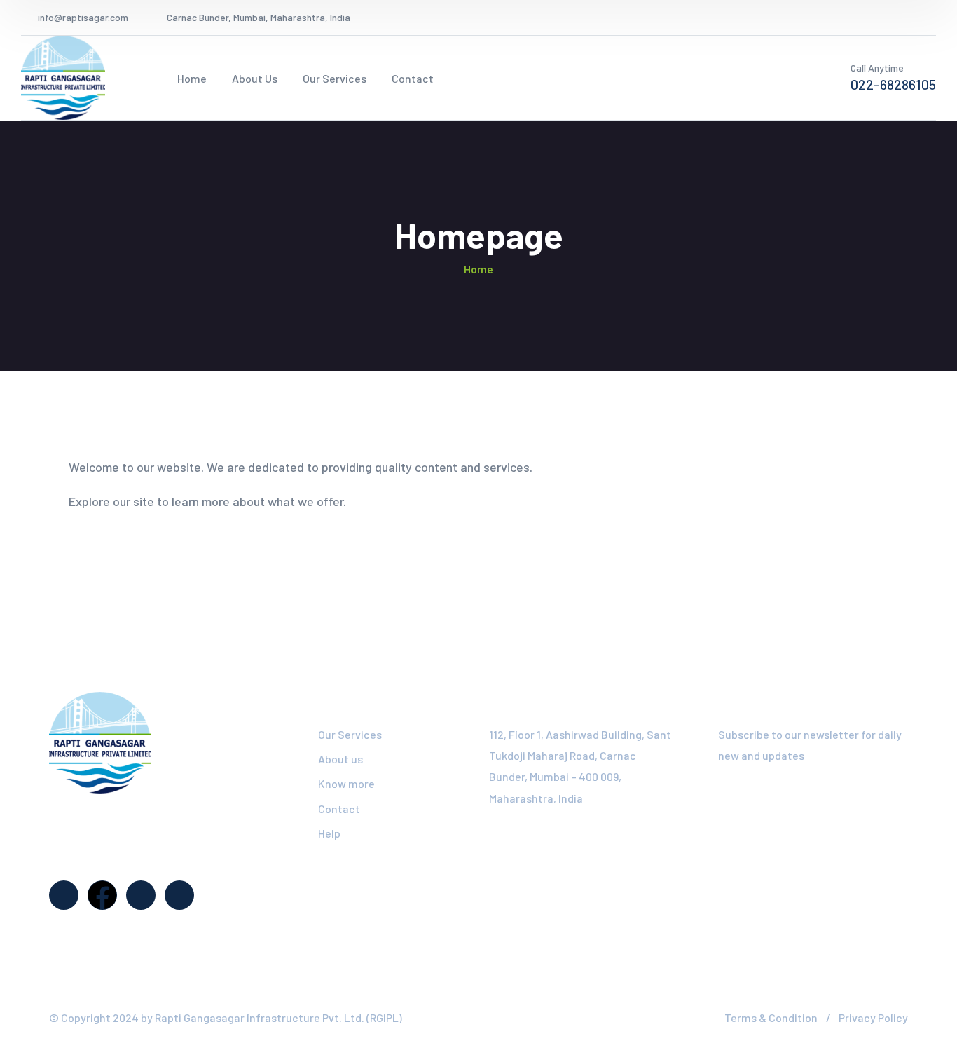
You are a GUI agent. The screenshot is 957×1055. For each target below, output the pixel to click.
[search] (496, 78)
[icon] (880, 17)
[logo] (63, 76)
